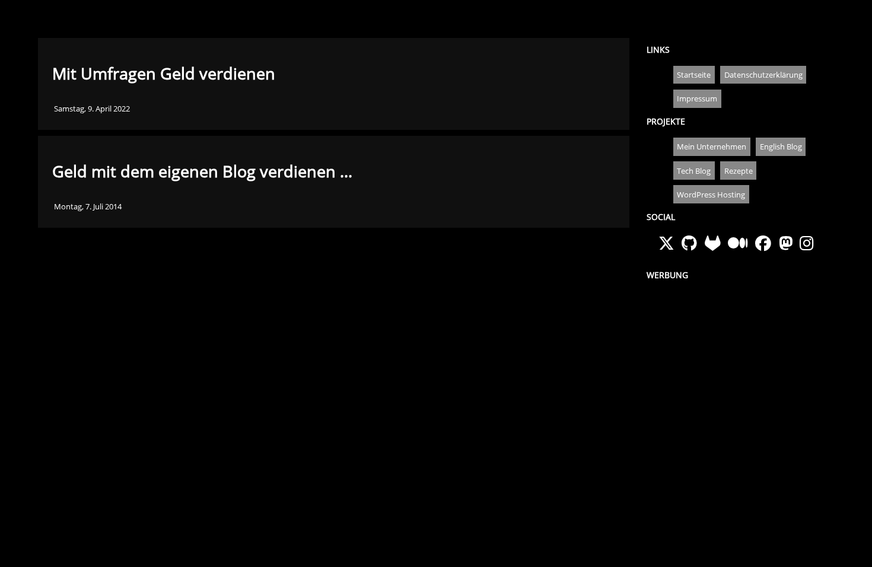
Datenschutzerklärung (763, 74)
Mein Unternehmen (711, 146)
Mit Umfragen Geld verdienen (163, 73)
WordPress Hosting (711, 194)
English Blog (781, 146)
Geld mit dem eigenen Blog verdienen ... (202, 171)
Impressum (697, 98)
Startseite (694, 74)
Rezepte (738, 170)
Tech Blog (694, 170)
